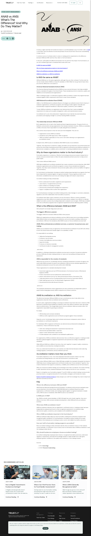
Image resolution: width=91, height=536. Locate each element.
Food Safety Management (11, 11)
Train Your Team (40, 517)
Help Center (62, 518)
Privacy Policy (39, 525)
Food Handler (51, 516)
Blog (60, 516)
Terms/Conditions (75, 518)
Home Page (45, 446)
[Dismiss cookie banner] (45, 531)
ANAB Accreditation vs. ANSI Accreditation (48, 74)
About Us (73, 516)
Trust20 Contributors (7, 33)
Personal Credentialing (49, 448)
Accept (45, 528)
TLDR (88, 50)
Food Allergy (51, 518)
